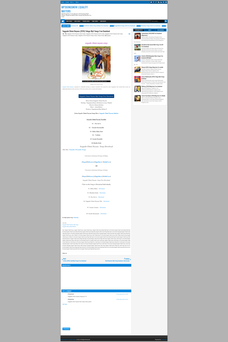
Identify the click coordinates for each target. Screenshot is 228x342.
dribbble (163, 2)
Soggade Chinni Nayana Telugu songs (87, 35)
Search (166, 21)
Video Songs (77, 21)
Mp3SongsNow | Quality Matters (68, 339)
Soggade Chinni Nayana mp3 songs (114, 33)
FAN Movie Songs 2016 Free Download (148, 25)
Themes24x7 (164, 339)
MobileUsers (106, 162)
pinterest (166, 2)
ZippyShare (98, 162)
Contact (67, 2)
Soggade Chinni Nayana (67, 87)
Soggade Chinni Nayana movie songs (95, 33)
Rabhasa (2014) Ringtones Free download (151, 86)
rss (158, 2)
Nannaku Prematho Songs (77, 149)
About (62, 2)
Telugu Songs (101, 35)
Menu (77, 2)
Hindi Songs (69, 21)
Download (102, 188)
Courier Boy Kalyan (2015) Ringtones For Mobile (153, 96)
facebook (153, 2)
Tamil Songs (95, 21)
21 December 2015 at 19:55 (122, 294)
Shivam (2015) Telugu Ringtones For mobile (152, 67)
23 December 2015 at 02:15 (122, 299)
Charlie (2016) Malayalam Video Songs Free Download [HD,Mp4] (152, 57)
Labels (149, 30)
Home (63, 21)
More (71, 2)
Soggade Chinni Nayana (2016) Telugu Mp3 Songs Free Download (86, 31)
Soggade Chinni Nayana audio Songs (76, 33)
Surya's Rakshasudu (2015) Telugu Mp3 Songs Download (152, 77)
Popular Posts (139, 30)
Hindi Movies (103, 21)
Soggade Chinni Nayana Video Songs (70, 224)
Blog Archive (161, 30)
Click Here (76, 217)
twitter (151, 2)
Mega (84, 162)
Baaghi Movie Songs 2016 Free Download (121, 25)
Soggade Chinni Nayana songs (70, 35)
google (156, 2)
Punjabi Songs (86, 21)
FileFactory (90, 162)
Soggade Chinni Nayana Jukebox (108, 113)
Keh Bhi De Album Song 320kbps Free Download (93, 25)
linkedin (161, 2)
